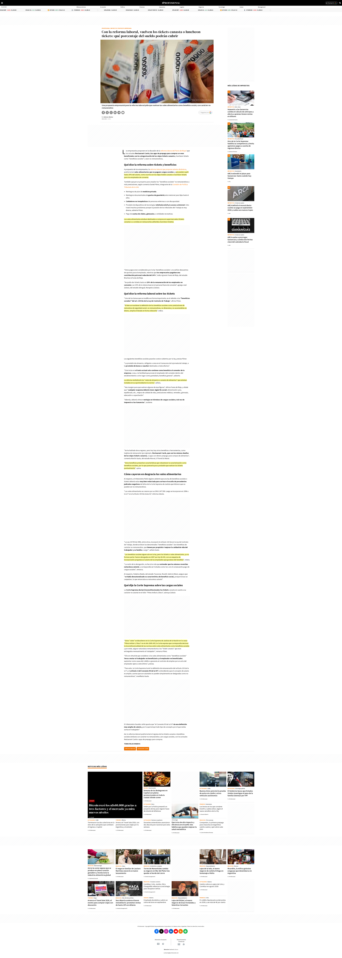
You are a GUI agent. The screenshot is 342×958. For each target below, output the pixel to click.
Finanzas (142, 7)
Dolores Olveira (108, 117)
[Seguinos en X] (161, 931)
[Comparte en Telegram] (119, 112)
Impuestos (162, 7)
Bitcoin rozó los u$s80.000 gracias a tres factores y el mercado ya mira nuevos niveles (112, 808)
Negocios (201, 7)
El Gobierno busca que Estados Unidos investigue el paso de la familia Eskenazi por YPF (240, 793)
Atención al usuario (160, 940)
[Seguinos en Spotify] (185, 931)
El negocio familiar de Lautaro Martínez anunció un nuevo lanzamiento (128, 870)
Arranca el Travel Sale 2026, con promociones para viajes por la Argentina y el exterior (127, 824)
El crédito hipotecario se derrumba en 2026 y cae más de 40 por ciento (213, 901)
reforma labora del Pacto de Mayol (174, 151)
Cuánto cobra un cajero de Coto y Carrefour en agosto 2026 (212, 885)
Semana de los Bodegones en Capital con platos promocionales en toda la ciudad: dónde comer (155, 794)
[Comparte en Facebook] (103, 112)
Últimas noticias (81, 7)
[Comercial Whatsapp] (184, 944)
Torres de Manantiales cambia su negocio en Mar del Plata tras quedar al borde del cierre (157, 870)
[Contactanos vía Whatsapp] (163, 944)
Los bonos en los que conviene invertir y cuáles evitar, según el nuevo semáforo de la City (211, 808)
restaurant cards (143, 749)
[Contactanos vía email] (158, 944)
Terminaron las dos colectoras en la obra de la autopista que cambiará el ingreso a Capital (101, 824)
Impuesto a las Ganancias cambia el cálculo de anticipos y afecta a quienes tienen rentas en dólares (241, 113)
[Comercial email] (179, 944)
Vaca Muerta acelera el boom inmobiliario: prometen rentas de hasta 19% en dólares (128, 902)
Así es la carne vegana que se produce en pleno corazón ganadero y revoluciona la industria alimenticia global (99, 871)
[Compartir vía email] (123, 112)
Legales (182, 7)
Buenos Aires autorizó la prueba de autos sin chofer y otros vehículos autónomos (213, 793)
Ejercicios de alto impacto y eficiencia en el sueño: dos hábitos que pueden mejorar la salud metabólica (184, 826)
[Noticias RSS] (180, 931)
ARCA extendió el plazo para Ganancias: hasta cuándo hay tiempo (239, 175)
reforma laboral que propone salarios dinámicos (168, 169)
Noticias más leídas (97, 766)
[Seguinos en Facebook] (156, 931)
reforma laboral (130, 749)
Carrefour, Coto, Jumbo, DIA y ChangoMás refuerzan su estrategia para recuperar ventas (157, 886)
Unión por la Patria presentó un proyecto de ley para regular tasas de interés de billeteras (156, 808)
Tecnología (222, 7)
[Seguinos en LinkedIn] (171, 931)
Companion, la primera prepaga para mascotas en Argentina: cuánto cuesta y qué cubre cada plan (212, 825)
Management (261, 7)
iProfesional (106, 28)
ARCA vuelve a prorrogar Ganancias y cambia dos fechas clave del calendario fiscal (240, 239)
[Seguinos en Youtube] (176, 931)
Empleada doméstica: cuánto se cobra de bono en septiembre (156, 901)
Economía (103, 7)
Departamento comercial (181, 941)
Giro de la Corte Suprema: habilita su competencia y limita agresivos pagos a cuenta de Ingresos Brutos (241, 144)
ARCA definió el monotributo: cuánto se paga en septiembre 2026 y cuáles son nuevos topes (240, 207)
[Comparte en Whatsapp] (111, 112)
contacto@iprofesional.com (171, 953)
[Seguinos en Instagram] (166, 931)
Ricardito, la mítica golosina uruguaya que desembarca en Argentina (240, 870)
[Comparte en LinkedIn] (115, 112)
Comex (241, 7)
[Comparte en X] (107, 112)
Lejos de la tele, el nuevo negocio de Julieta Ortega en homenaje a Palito (211, 870)
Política (123, 7)
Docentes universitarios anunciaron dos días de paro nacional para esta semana (157, 824)
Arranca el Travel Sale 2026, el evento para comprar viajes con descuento (100, 902)
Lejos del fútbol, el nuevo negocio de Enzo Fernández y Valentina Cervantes (183, 902)
